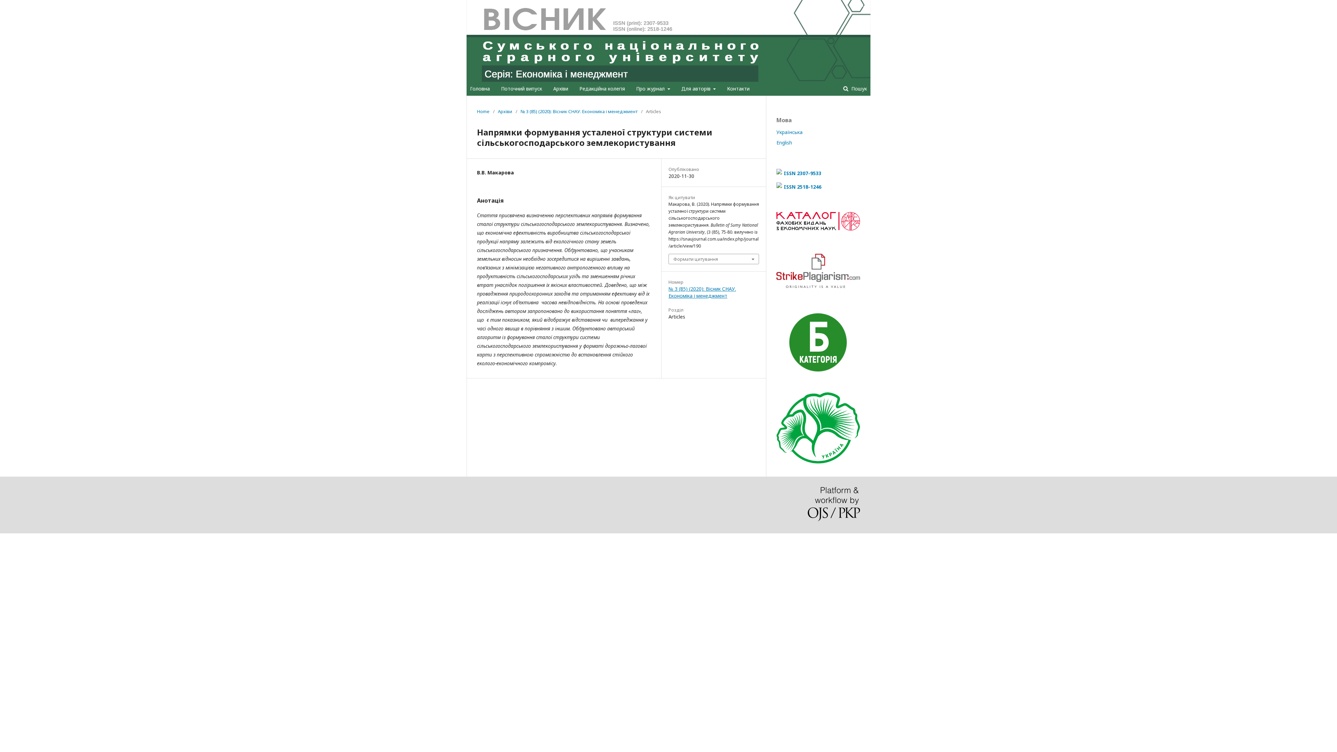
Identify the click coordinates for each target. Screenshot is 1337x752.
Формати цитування (695, 259)
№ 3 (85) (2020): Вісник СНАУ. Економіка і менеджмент (579, 111)
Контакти (738, 88)
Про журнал (651, 88)
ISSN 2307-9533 (802, 173)
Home (483, 111)
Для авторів (696, 88)
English (784, 142)
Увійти (856, 5)
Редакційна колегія (602, 88)
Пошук (858, 88)
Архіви (560, 88)
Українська (789, 132)
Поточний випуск (521, 88)
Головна (480, 88)
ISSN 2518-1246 (802, 186)
